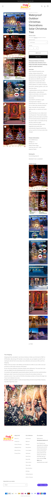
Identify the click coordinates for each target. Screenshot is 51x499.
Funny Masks (28, 450)
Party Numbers (29, 468)
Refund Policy (17, 450)
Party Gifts (28, 459)
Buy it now (38, 56)
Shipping (35, 37)
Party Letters (28, 462)
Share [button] (31, 343)
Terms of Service (18, 444)
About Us (17, 438)
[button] (2, 6)
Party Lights (28, 465)
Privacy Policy (17, 453)
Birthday (27, 471)
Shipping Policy (18, 447)
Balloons (28, 441)
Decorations (28, 447)
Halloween (28, 453)
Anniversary (28, 438)
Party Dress (28, 456)
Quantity (30, 45)
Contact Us (17, 441)
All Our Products (29, 477)
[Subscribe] (25, 484)
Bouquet (27, 444)
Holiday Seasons (29, 474)
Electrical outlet (32, 39)
